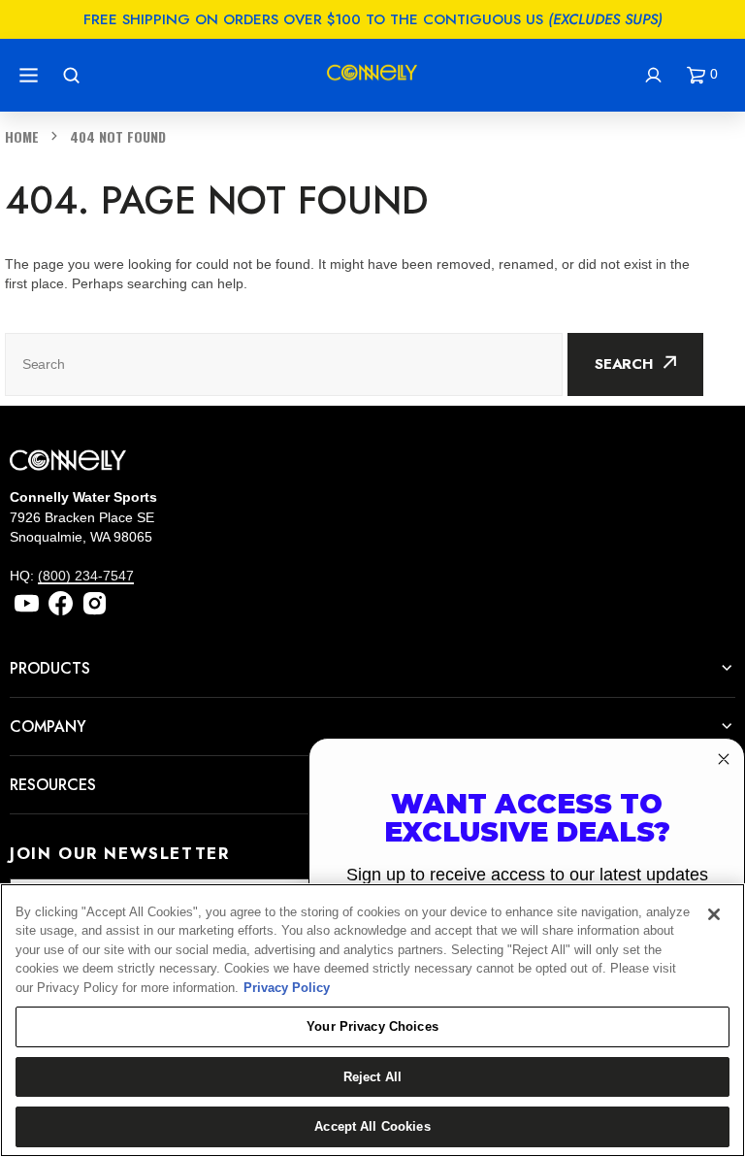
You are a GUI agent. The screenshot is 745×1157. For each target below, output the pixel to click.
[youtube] (27, 603)
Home (22, 136)
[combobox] (284, 364)
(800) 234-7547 (86, 575)
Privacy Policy (286, 987)
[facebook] (61, 603)
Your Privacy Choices (372, 1026)
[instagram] (94, 603)
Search (624, 364)
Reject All (372, 1077)
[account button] (655, 75)
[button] (706, 75)
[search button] (73, 75)
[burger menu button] (31, 75)
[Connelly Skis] (372, 75)
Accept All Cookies (372, 1126)
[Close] (714, 914)
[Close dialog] (723, 759)
